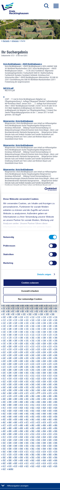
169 (15, 334)
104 (41, 314)
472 (32, 422)
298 (10, 372)
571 (27, 451)
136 (55, 323)
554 (44, 445)
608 (10, 463)
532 (32, 440)
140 (21, 326)
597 (4, 460)
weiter (11, 469)
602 (32, 460)
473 (38, 422)
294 (44, 370)
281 (27, 367)
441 (27, 413)
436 (55, 410)
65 (23, 305)
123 (38, 320)
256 (55, 358)
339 (15, 384)
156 (55, 329)
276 (55, 364)
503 (38, 431)
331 (27, 381)
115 (50, 317)
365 (50, 390)
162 (32, 332)
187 (4, 340)
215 (50, 346)
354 (44, 387)
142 (32, 326)
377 (4, 396)
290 (21, 370)
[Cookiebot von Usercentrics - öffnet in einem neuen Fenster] (44, 189)
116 (55, 317)
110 (21, 317)
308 (10, 375)
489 (15, 428)
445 (50, 413)
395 (50, 399)
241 (27, 355)
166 (55, 332)
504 (44, 431)
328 (10, 381)
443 (38, 413)
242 (32, 355)
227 (4, 352)
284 (44, 367)
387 (4, 399)
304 (44, 372)
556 (55, 445)
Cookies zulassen (30, 283)
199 (15, 343)
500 (21, 431)
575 (50, 451)
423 (38, 408)
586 (55, 454)
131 (27, 323)
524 (44, 437)
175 (50, 334)
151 (27, 329)
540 (21, 443)
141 (27, 326)
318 (10, 378)
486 (55, 425)
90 (27, 311)
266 (55, 361)
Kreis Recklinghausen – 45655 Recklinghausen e (22, 64)
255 (50, 358)
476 (55, 422)
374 (44, 393)
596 (55, 457)
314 (44, 375)
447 (4, 416)
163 (38, 332)
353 (38, 387)
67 (32, 305)
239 (15, 355)
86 (8, 311)
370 (21, 393)
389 (15, 399)
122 (32, 320)
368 (10, 393)
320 (21, 378)
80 (37, 308)
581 (27, 454)
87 (13, 311)
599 (15, 460)
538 (10, 443)
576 (55, 451)
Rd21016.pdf (8, 88)
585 (50, 454)
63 (13, 305)
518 (10, 437)
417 (4, 408)
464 (44, 419)
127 (4, 323)
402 (32, 402)
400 (21, 402)
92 (37, 311)
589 (15, 457)
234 (44, 352)
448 (10, 416)
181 (27, 337)
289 (15, 370)
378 (10, 396)
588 (10, 457)
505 (50, 431)
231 (27, 352)
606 (55, 460)
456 (55, 416)
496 (55, 428)
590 (21, 457)
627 (4, 469)
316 (55, 375)
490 (21, 428)
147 (4, 329)
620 (21, 466)
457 (4, 419)
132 (32, 323)
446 (55, 413)
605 (50, 460)
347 (4, 387)
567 (4, 451)
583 (38, 454)
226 (55, 349)
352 (32, 387)
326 (55, 378)
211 (27, 346)
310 (21, 375)
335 (50, 381)
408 (10, 405)
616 (55, 463)
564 (44, 448)
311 (27, 375)
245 (50, 355)
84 (56, 308)
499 (15, 431)
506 (55, 431)
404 (44, 402)
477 (4, 425)
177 (4, 337)
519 (15, 437)
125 (50, 320)
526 (55, 437)
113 (38, 317)
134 (44, 323)
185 (50, 337)
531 (27, 440)
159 (15, 332)
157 (4, 332)
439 (15, 413)
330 (21, 381)
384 (44, 396)
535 (50, 440)
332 (32, 381)
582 (32, 454)
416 (55, 405)
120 (21, 320)
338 (10, 384)
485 (50, 425)
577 (4, 454)
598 (10, 460)
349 (15, 387)
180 (21, 337)
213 (38, 346)
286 (55, 367)
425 (50, 408)
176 (55, 334)
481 (27, 425)
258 (10, 361)
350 (21, 387)
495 (50, 428)
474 (44, 422)
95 (51, 311)
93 (42, 311)
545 (50, 443)
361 (27, 390)
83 (51, 308)
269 (15, 364)
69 (42, 305)
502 (32, 431)
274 (44, 364)
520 (21, 437)
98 (8, 314)
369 (15, 393)
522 (32, 437)
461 (27, 419)
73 (4, 308)
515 (50, 434)
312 (32, 375)
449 (15, 416)
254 (44, 358)
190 (21, 340)
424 (44, 408)
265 (50, 361)
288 (10, 370)
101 (24, 314)
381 (27, 396)
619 (15, 466)
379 (15, 396)
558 (10, 448)
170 (21, 334)
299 (15, 372)
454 (44, 416)
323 (38, 378)
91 (32, 311)
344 (44, 384)
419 (15, 408)
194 (44, 340)
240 (21, 355)
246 (55, 355)
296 (55, 370)
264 (44, 361)
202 (32, 343)
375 (50, 393)
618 (10, 466)
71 (51, 305)
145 (50, 326)
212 (32, 346)
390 (21, 399)
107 (4, 317)
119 (15, 320)
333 (38, 381)
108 (10, 317)
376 (55, 393)
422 (32, 408)
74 (8, 308)
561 (27, 448)
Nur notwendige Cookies (30, 299)
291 (27, 370)
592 (32, 457)
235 (50, 352)
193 (38, 340)
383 (38, 396)
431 (27, 410)
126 (55, 320)
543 (38, 443)
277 (4, 367)
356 (55, 387)
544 (44, 443)
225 (50, 349)
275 (50, 364)
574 (44, 451)
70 (46, 305)
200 (21, 343)
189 (15, 340)
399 (15, 402)
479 (15, 425)
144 (44, 326)
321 (27, 378)
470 (21, 422)
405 (50, 402)
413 (38, 405)
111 (27, 317)
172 (32, 334)
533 (38, 440)
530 (21, 440)
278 (10, 367)
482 (32, 425)
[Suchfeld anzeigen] (46, 5)
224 (44, 349)
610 (21, 463)
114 (44, 317)
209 (15, 346)
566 (55, 448)
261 (27, 361)
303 (38, 372)
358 (10, 390)
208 (10, 346)
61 (4, 305)
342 (32, 384)
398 (10, 402)
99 (13, 314)
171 (27, 334)
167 (4, 334)
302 (32, 372)
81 (42, 308)
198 (10, 343)
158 (10, 332)
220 (21, 349)
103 (35, 314)
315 (50, 375)
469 (15, 422)
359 (15, 390)
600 (21, 460)
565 (50, 448)
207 (4, 346)
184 (44, 337)
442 (32, 413)
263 (38, 361)
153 (38, 329)
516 (55, 434)
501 (27, 431)
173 (38, 334)
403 (38, 402)
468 (10, 422)
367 (4, 393)
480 (21, 425)
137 (4, 326)
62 (8, 305)
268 (10, 364)
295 (50, 370)
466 (55, 419)
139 (15, 326)
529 (15, 440)
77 (23, 308)
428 (10, 410)
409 (15, 405)
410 (21, 405)
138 (10, 326)
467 (4, 422)
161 (27, 332)
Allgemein (15, 41)
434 (44, 410)
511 (27, 434)
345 (50, 384)
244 (44, 355)
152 (32, 329)
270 (21, 364)
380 (21, 396)
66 (27, 305)
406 (55, 402)
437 (4, 413)
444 (44, 413)
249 (15, 358)
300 (21, 372)
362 (32, 390)
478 (10, 425)
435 (50, 410)
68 (37, 305)
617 (4, 466)
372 (32, 393)
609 (15, 463)
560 (21, 448)
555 (50, 445)
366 (55, 390)
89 (23, 311)
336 (55, 381)
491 (27, 428)
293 (38, 370)
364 (44, 390)
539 (15, 443)
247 (4, 358)
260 (21, 361)
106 (52, 314)
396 (55, 399)
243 (38, 355)
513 (38, 434)
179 (15, 337)
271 (27, 364)
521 (27, 437)
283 (38, 367)
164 (44, 332)
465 (50, 419)
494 (44, 428)
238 (10, 355)
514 (44, 434)
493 (38, 428)
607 (4, 463)
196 (55, 340)
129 (15, 323)
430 (21, 410)
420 (21, 408)
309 (15, 375)
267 (4, 364)
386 (55, 396)
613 (38, 463)
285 (50, 367)
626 (55, 466)
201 (27, 343)
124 (44, 320)
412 (32, 405)
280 (21, 367)
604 (44, 460)
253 (38, 358)
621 (27, 466)
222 (32, 349)
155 (50, 329)
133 (38, 323)
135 (50, 323)
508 (10, 434)
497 (4, 431)
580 (21, 454)
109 (15, 317)
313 (38, 375)
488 (10, 428)
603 (38, 460)
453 (38, 416)
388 (10, 399)
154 (44, 329)
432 (32, 410)
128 (10, 323)
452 (32, 416)
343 (38, 384)
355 (50, 387)
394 (44, 399)
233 (38, 352)
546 (55, 443)
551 (27, 445)
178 (10, 337)
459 (15, 419)
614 (44, 463)
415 (50, 405)
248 (10, 358)
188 (10, 340)
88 (18, 311)
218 (10, 349)
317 (4, 378)
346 (55, 384)
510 (21, 434)
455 (50, 416)
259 (15, 361)
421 (27, 408)
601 (27, 460)
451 (27, 416)
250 (21, 358)
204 (44, 343)
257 (4, 361)
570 (21, 451)
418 (10, 408)
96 (56, 311)
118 (10, 320)
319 (15, 378)
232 (32, 352)
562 (32, 448)
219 (15, 349)
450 (21, 416)
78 (27, 308)
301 (27, 372)
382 (32, 396)
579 (15, 454)
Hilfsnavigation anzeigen (17, 486)
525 (50, 437)
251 (27, 358)
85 (4, 311)
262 (32, 361)
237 (4, 355)
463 (38, 419)
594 (44, 457)
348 (10, 387)
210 (21, 346)
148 (10, 329)
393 (38, 399)
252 (32, 358)
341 (27, 384)
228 (10, 352)
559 (15, 448)
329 (15, 381)
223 (38, 349)
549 (15, 445)
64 (18, 305)
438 (10, 413)
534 (44, 440)
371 (27, 393)
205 (50, 343)
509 (15, 434)
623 (38, 466)
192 (32, 340)
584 (44, 454)
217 (4, 349)
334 (44, 381)
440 (21, 413)
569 (15, 451)
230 (21, 352)
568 (10, 451)
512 (32, 434)
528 (10, 440)
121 (27, 320)
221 (27, 349)
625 (50, 466)
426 (55, 408)
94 (46, 311)
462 (32, 419)
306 (55, 372)
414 (44, 405)
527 (4, 440)
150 (21, 329)
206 (55, 343)
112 (32, 317)
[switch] (53, 246)
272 (32, 364)
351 (27, 387)
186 (55, 337)
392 (32, 399)
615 (50, 463)
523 (38, 437)
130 (21, 323)
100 (18, 314)
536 (55, 440)
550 (21, 445)
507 (4, 434)
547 (4, 445)
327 (4, 381)
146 (55, 326)
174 (44, 334)
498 (10, 431)
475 (50, 422)
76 (18, 308)
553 (38, 445)
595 (50, 457)
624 (44, 466)
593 (38, 457)
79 (32, 308)
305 (50, 372)
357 (4, 390)
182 (32, 337)
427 (4, 410)
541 (27, 443)
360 (21, 390)
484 (44, 425)
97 (4, 314)
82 (46, 308)
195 (50, 340)
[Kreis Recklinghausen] (14, 9)
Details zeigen (44, 274)
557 (4, 448)
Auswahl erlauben (30, 291)
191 (27, 340)
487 (4, 428)
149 (15, 329)
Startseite (6, 41)
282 (32, 367)
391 (27, 399)
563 (38, 448)
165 (50, 332)
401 (27, 402)
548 (10, 445)
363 (38, 390)
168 (10, 334)
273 (38, 364)
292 (32, 370)
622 (32, 466)
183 (38, 337)
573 (38, 451)
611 (27, 463)
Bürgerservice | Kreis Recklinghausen (18, 121)
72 (56, 305)
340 (21, 384)
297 (4, 372)
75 (13, 308)
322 (32, 378)
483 (38, 425)
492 (32, 428)
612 (32, 463)
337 (4, 384)
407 (4, 405)
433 (38, 410)
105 (47, 314)
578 (10, 454)
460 (21, 419)
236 (55, 352)
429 (15, 410)
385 (50, 396)
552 (32, 445)
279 (15, 367)
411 (27, 405)
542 (32, 443)
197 (4, 343)
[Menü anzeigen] (56, 6)
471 (27, 422)
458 (10, 419)
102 (29, 314)
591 (27, 457)
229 (15, 352)
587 (4, 457)
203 (38, 343)
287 (4, 370)
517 (4, 437)
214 (44, 346)
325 (50, 378)
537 (4, 443)
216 (55, 346)
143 (38, 326)
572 (32, 451)
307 (4, 375)
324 (44, 378)
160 (21, 332)
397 (4, 402)
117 (4, 320)
